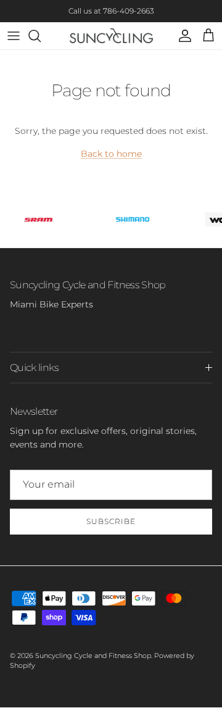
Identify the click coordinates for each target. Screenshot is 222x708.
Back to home (111, 153)
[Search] (40, 35)
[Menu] (13, 35)
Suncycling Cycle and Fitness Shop (93, 655)
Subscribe (111, 521)
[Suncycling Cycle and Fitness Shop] (111, 35)
